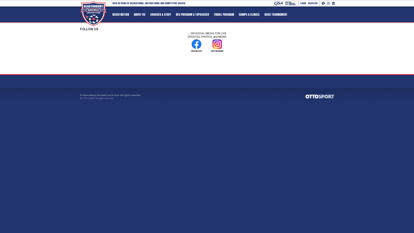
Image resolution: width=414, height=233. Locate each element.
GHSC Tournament (275, 14)
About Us (139, 14)
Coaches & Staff (160, 14)
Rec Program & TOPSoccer (192, 14)
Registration (120, 14)
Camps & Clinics (249, 14)
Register (312, 3)
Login (303, 3)
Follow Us (89, 29)
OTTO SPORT (88, 98)
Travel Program (224, 14)
